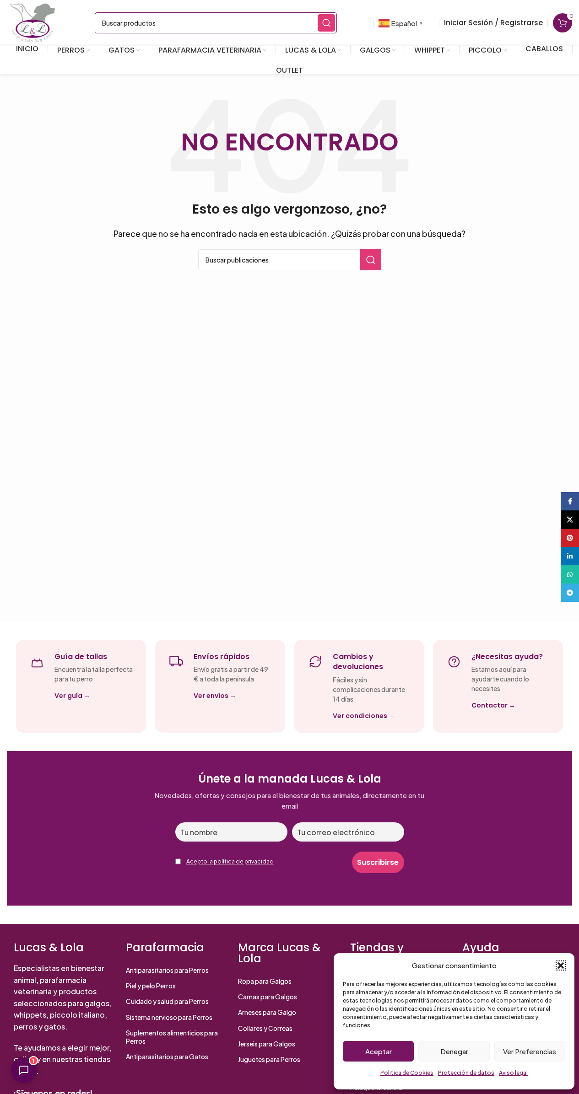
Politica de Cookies (406, 1072)
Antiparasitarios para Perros (167, 970)
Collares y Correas (265, 1028)
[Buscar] (326, 23)
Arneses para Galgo (267, 1012)
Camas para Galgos (267, 996)
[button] (560, 965)
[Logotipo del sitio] (32, 22)
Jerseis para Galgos (266, 1044)
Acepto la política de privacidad (230, 861)
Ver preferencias (529, 1051)
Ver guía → (72, 695)
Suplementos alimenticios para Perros (172, 1037)
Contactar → (493, 705)
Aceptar (378, 1051)
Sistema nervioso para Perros (169, 1017)
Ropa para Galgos (265, 981)
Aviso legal (513, 1072)
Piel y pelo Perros (151, 985)
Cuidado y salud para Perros (167, 1001)
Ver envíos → (215, 695)
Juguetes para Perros (269, 1059)
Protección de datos (466, 1072)
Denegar (454, 1051)
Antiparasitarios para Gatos (167, 1056)
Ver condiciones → (364, 715)
